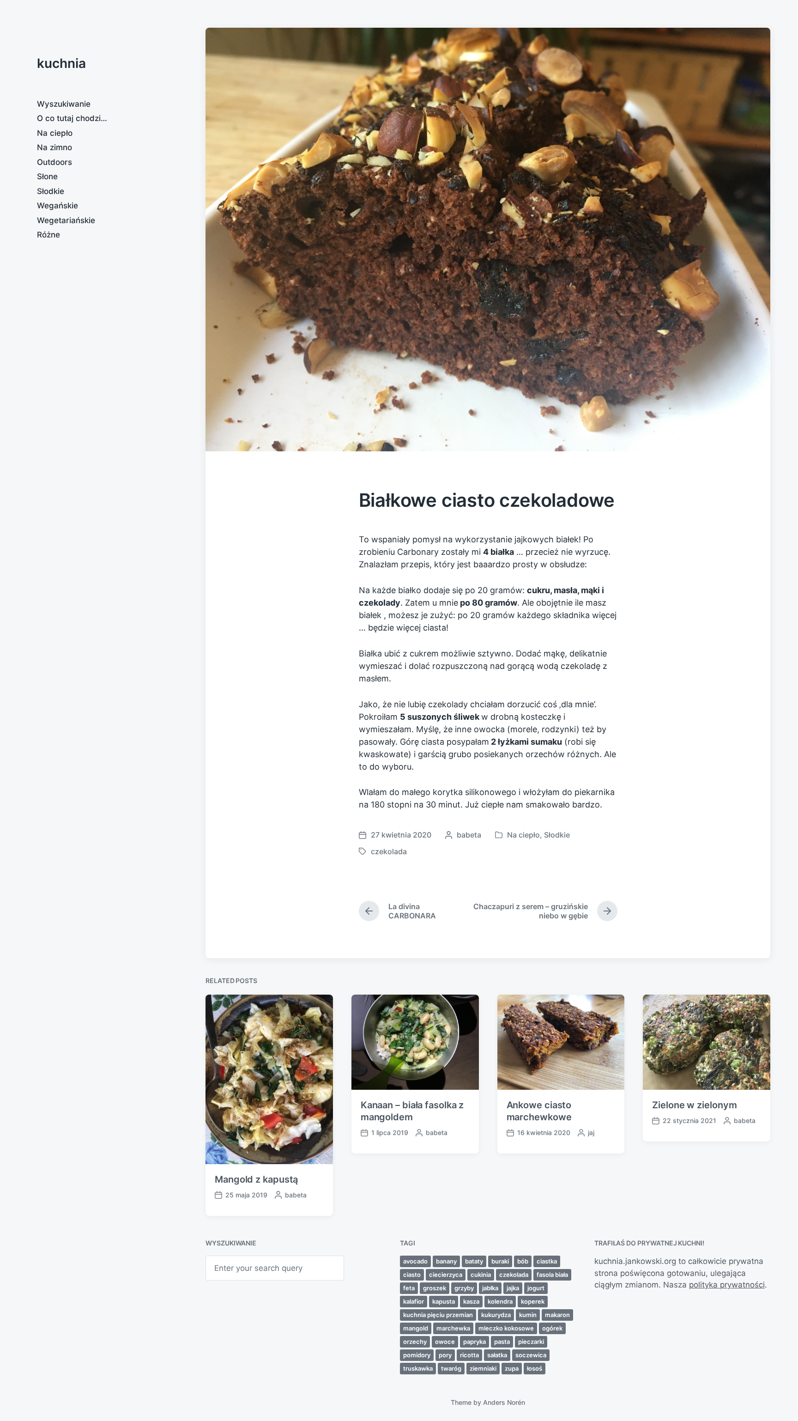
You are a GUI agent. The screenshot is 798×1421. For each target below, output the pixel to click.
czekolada (389, 851)
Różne (48, 234)
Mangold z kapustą (256, 1179)
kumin (528, 1314)
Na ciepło (55, 133)
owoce (445, 1341)
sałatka (497, 1355)
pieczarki (531, 1341)
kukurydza (496, 1314)
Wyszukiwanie (64, 104)
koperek (532, 1301)
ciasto (412, 1274)
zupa (512, 1368)
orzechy (415, 1341)
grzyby (464, 1288)
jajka (513, 1288)
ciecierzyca (445, 1274)
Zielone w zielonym (694, 1105)
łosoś (534, 1368)
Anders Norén (504, 1402)
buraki (500, 1261)
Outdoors (54, 162)
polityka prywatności (727, 1284)
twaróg (451, 1368)
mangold (415, 1328)
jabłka (490, 1288)
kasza (471, 1301)
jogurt (535, 1288)
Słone (47, 176)
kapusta (443, 1301)
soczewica (530, 1355)
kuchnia (61, 63)
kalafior (413, 1301)
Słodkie (50, 191)
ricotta (469, 1355)
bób (522, 1261)
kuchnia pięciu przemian (438, 1314)
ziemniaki (483, 1368)
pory (445, 1355)
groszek (434, 1288)
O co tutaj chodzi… (72, 118)
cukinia (481, 1274)
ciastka (547, 1261)
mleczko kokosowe (506, 1328)
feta (409, 1288)
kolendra (500, 1301)
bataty (474, 1261)
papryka (474, 1341)
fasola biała (552, 1274)
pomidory (416, 1355)
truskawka (418, 1368)
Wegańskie (57, 205)
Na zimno (54, 147)
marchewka (453, 1328)
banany (446, 1261)
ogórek (552, 1328)
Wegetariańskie (66, 220)
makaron (557, 1314)
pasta (502, 1341)
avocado (415, 1261)
